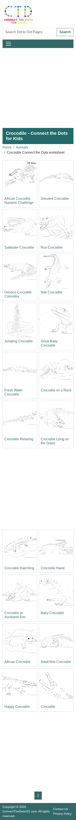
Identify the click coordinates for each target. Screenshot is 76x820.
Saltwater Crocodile (19, 247)
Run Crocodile (51, 247)
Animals (22, 147)
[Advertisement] (38, 88)
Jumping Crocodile (18, 341)
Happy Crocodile (17, 706)
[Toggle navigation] (8, 44)
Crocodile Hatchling (19, 568)
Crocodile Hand (52, 568)
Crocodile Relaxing (18, 439)
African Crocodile (17, 662)
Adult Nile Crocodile (56, 662)
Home (7, 147)
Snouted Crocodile (55, 198)
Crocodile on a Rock (56, 390)
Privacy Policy (62, 813)
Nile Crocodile (51, 292)
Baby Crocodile (52, 613)
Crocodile (48, 706)
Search (65, 32)
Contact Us (60, 809)
